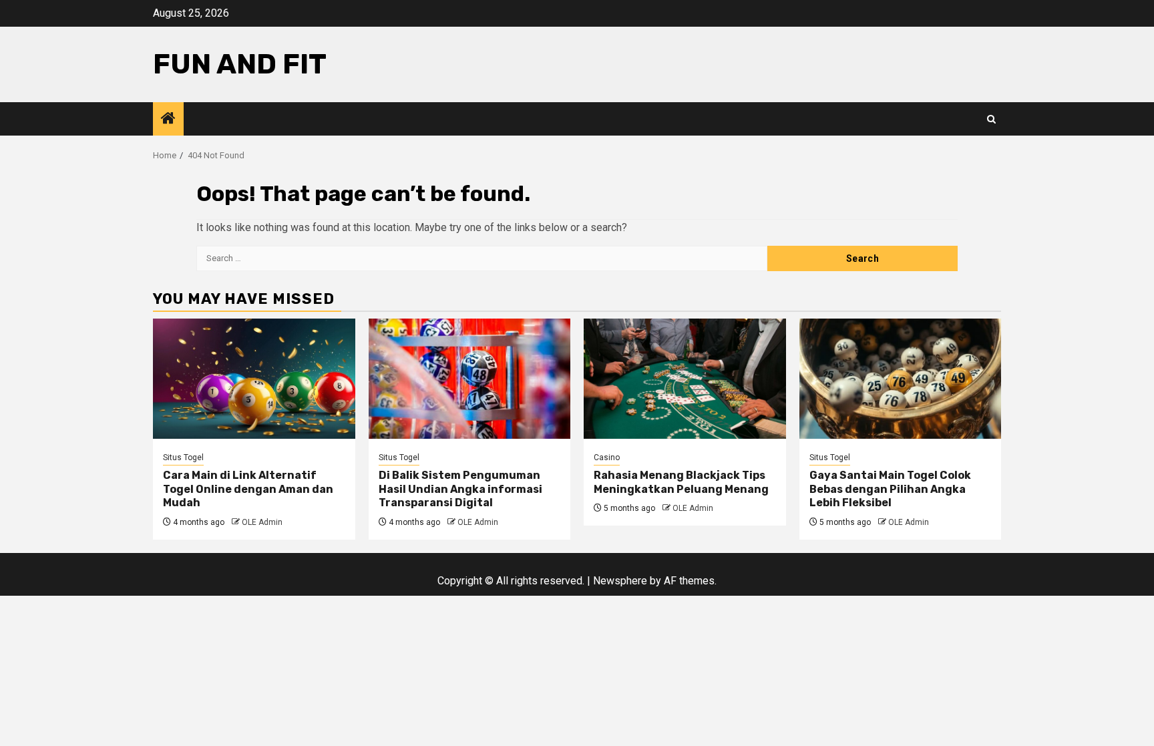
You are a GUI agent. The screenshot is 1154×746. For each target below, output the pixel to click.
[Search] (991, 119)
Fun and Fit (240, 64)
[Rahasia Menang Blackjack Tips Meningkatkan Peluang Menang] (685, 379)
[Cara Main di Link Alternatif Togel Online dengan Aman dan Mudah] (254, 379)
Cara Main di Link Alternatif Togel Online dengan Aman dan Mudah (248, 489)
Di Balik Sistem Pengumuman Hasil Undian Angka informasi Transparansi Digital (460, 489)
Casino (607, 457)
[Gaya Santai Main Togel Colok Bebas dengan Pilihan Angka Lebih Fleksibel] (900, 379)
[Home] (168, 119)
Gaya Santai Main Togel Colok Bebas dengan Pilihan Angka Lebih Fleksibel (890, 489)
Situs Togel (183, 457)
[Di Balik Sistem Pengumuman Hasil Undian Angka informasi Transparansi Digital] (470, 379)
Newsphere (620, 580)
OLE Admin (262, 522)
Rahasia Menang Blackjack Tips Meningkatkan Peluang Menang (681, 482)
